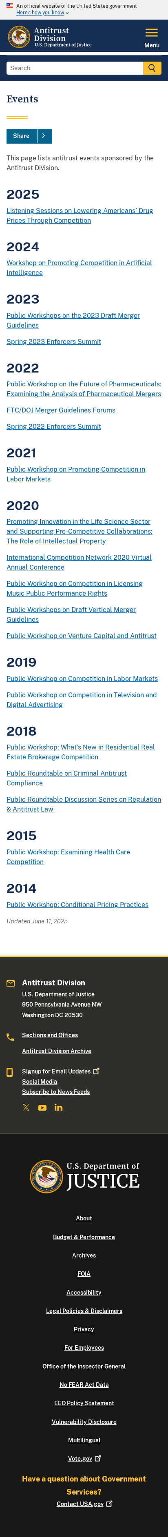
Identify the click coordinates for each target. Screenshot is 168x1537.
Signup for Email (56, 1071)
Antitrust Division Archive (56, 1051)
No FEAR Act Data (84, 1385)
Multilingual (84, 1440)
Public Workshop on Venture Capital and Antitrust (82, 636)
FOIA (84, 1274)
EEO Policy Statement (84, 1403)
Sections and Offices (50, 1035)
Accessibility (84, 1292)
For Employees (84, 1347)
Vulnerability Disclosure (84, 1422)
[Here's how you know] (84, 10)
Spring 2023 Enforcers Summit (54, 342)
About (84, 1218)
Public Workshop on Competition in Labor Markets (82, 679)
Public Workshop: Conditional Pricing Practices (77, 905)
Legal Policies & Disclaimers (84, 1311)
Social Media (39, 1081)
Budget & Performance (84, 1237)
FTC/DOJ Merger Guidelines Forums (61, 410)
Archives (84, 1255)
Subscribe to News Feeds (56, 1092)
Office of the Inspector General (84, 1366)
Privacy (84, 1329)
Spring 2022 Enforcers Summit (54, 426)
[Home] (51, 47)
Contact (80, 1504)
